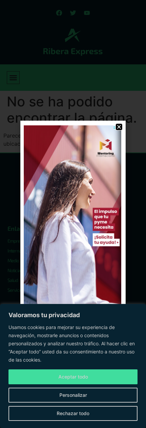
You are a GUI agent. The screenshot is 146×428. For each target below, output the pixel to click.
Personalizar (73, 395)
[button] (119, 126)
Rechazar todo (73, 413)
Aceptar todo (73, 377)
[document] (73, 214)
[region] (73, 366)
